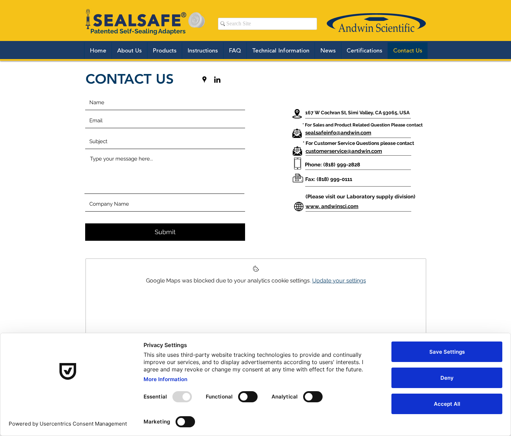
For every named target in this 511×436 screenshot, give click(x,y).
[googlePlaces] (204, 79)
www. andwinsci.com (332, 206)
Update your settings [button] (339, 280)
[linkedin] (217, 79)
